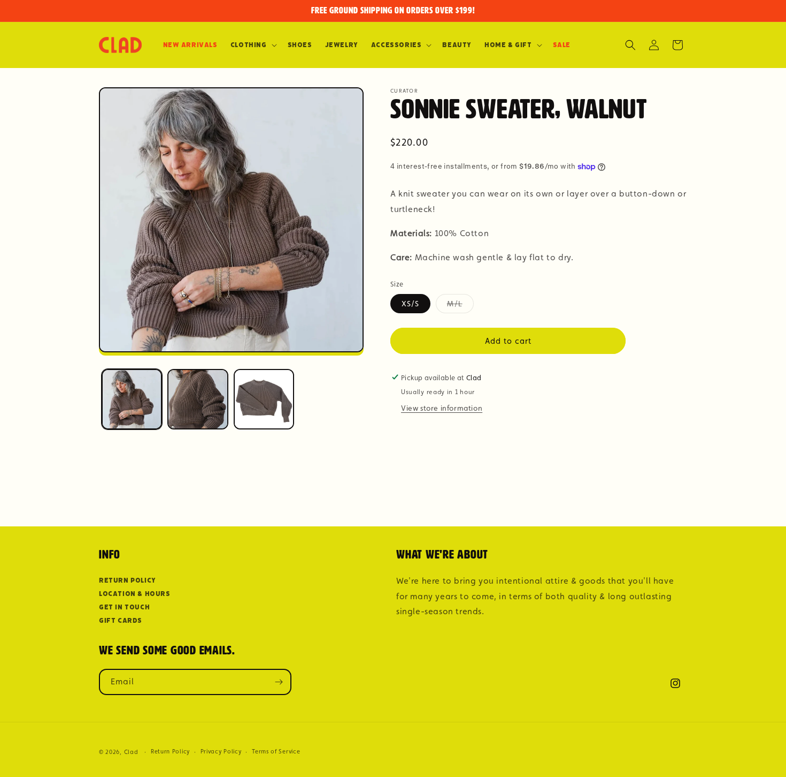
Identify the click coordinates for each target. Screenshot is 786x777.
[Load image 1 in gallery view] (132, 399)
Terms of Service (276, 751)
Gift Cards (120, 620)
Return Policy (127, 580)
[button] (252, 45)
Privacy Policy (221, 751)
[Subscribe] (278, 682)
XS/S (410, 303)
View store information (441, 407)
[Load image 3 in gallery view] (264, 399)
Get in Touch (124, 607)
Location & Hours (135, 593)
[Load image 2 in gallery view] (197, 399)
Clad (131, 752)
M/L (460, 305)
